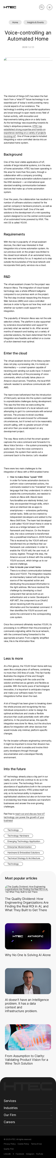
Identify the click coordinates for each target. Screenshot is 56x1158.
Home (15, 22)
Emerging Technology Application (23, 841)
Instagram (30, 1154)
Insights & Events (35, 22)
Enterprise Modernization (19, 847)
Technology (13, 830)
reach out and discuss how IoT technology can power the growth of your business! (24, 817)
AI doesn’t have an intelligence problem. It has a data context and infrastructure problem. (27, 1005)
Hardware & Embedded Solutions (23, 852)
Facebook (20, 1154)
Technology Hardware (18, 835)
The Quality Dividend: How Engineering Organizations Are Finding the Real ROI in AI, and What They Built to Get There (26, 904)
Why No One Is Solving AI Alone (28, 955)
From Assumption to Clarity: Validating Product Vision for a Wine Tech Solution (26, 1059)
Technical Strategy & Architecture (23, 858)
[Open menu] (49, 7)
